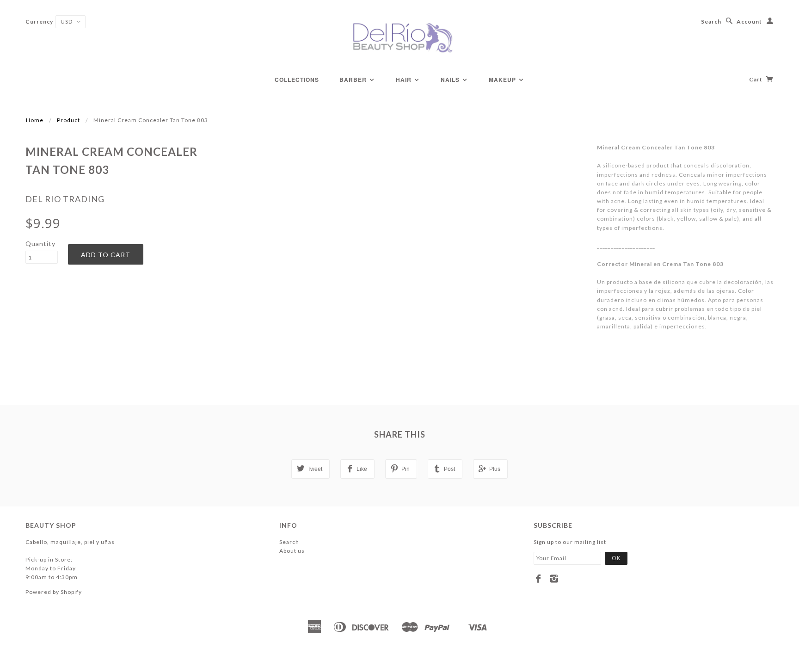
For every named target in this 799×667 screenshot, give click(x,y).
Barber (354, 79)
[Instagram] (554, 578)
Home (34, 120)
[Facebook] (538, 578)
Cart (756, 79)
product (68, 120)
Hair (404, 79)
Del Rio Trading (64, 199)
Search (711, 21)
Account (749, 21)
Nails (451, 79)
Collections (297, 79)
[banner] (399, 37)
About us (292, 550)
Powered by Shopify (53, 591)
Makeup (503, 79)
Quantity (40, 243)
